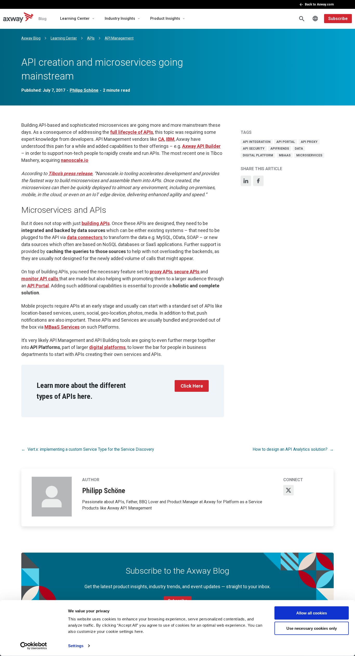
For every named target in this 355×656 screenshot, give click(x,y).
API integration (257, 142)
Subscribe (338, 18)
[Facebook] (258, 181)
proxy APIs (161, 271)
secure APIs (187, 271)
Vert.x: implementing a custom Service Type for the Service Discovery (91, 449)
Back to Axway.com (319, 4)
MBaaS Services (62, 327)
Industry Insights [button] (120, 18)
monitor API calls (40, 278)
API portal (285, 142)
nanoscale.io (74, 160)
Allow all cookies (311, 613)
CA (161, 139)
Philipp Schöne (84, 90)
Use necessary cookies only (311, 628)
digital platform (258, 155)
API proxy (309, 142)
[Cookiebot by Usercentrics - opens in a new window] (33, 646)
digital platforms (107, 347)
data (299, 148)
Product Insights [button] (165, 18)
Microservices (309, 155)
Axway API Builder (201, 146)
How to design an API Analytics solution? (290, 449)
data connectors (85, 237)
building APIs (96, 223)
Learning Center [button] (75, 18)
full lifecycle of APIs (131, 132)
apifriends (279, 148)
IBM (170, 139)
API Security (254, 148)
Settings (75, 646)
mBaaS (285, 155)
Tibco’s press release (70, 173)
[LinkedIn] (246, 181)
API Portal (38, 285)
